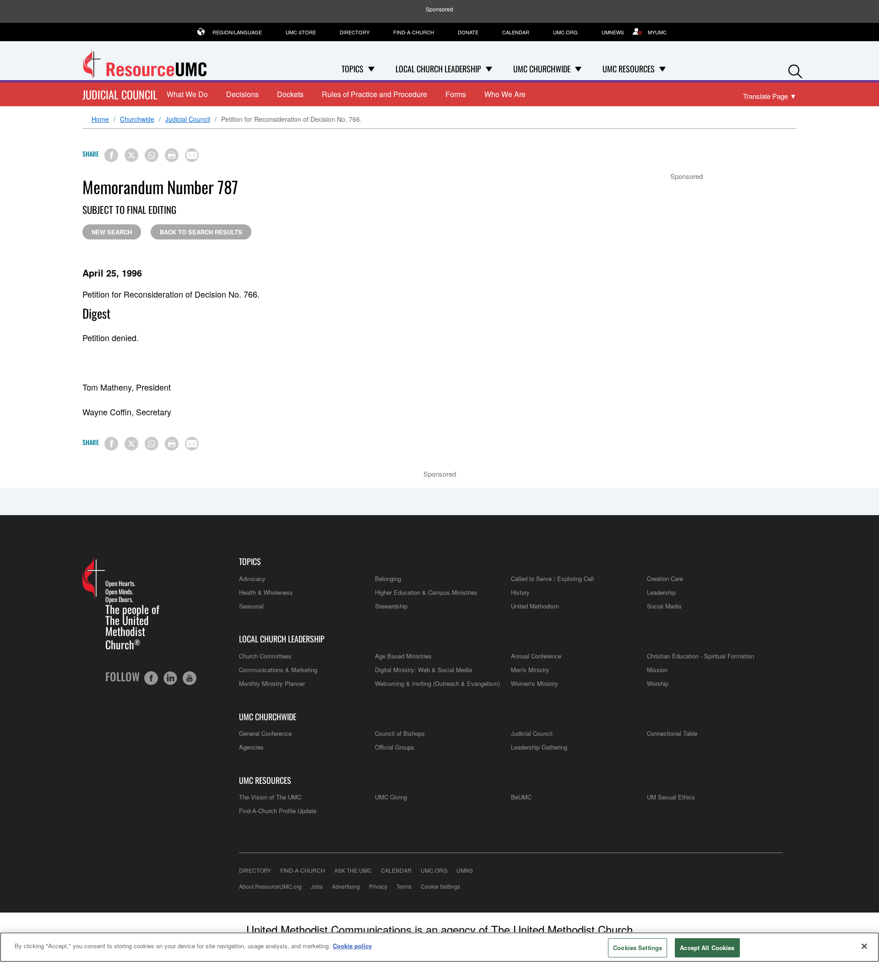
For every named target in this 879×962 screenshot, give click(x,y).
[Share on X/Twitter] (131, 155)
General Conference (265, 733)
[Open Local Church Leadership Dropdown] (489, 68)
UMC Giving (391, 797)
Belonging (388, 578)
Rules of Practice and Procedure (374, 94)
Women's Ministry (534, 683)
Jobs (317, 886)
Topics (250, 561)
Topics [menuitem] (353, 69)
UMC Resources (265, 780)
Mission (657, 669)
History (520, 592)
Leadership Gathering (539, 747)
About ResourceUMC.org (270, 886)
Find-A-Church (413, 32)
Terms (404, 886)
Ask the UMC (353, 870)
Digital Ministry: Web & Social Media (423, 669)
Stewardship (391, 606)
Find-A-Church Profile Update (277, 810)
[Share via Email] (192, 155)
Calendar (515, 32)
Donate (468, 32)
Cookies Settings (637, 947)
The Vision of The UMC (270, 797)
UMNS (464, 870)
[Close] (864, 946)
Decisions (242, 94)
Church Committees (265, 656)
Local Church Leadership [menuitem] (438, 69)
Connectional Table (672, 733)
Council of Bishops (400, 733)
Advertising (346, 886)
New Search (112, 232)
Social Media (664, 606)
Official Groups (394, 747)
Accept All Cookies (707, 947)
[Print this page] (172, 155)
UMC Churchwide (267, 717)
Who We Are (505, 94)
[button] (795, 69)
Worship (657, 683)
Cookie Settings (440, 886)
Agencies (251, 747)
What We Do (187, 94)
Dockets (290, 94)
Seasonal (251, 606)
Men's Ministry (530, 669)
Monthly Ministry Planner (272, 683)
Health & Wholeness (266, 592)
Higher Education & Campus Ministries (426, 592)
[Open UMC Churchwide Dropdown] (578, 68)
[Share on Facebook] (111, 155)
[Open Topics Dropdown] (371, 68)
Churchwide (137, 119)
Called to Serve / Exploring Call (552, 578)
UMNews (613, 32)
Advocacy (252, 578)
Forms (455, 94)
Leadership (661, 592)
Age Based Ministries (403, 656)
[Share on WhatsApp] (151, 155)
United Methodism (535, 606)
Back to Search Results (201, 232)
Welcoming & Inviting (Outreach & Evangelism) (437, 683)
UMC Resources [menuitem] (628, 69)
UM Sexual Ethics (671, 797)
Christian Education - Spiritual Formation (700, 656)
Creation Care (665, 578)
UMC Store (301, 32)
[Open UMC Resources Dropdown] (662, 68)
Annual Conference (536, 656)
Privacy (378, 886)
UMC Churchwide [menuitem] (541, 69)
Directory (354, 32)
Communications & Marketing (278, 669)
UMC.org (565, 32)
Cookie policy (352, 945)
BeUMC (521, 797)
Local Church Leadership (282, 639)
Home (100, 119)
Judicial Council (119, 94)
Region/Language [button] (237, 32)
